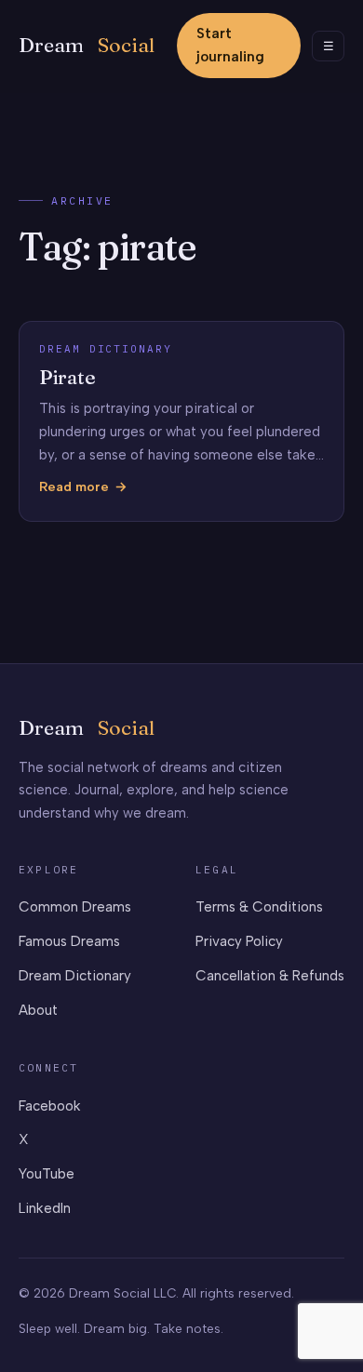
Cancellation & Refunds (269, 975)
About (38, 1010)
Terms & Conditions (259, 907)
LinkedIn (45, 1208)
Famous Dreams (69, 941)
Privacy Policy (239, 941)
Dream (87, 45)
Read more (74, 488)
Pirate (67, 377)
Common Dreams (75, 907)
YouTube (46, 1174)
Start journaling (230, 45)
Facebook (50, 1106)
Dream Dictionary (75, 975)
